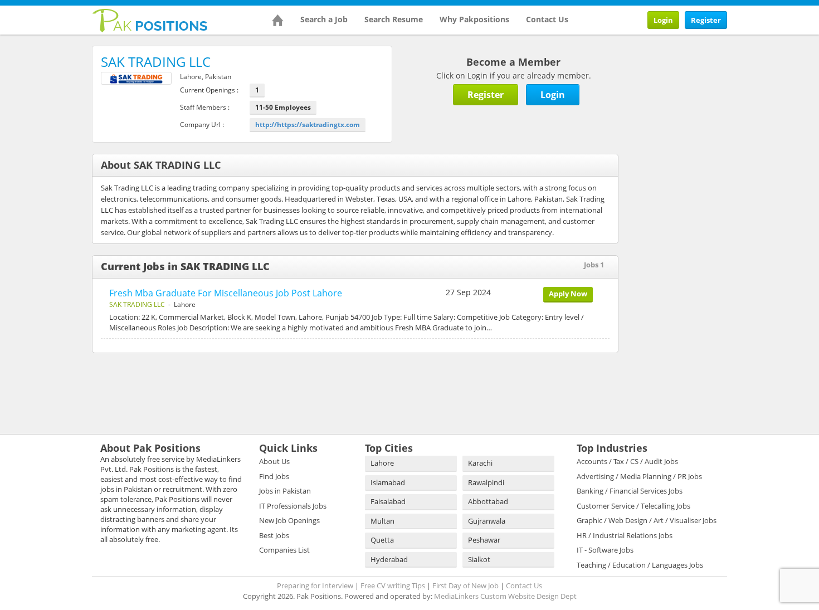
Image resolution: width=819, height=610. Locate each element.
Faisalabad (388, 501)
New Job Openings (289, 520)
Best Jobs (274, 535)
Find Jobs (274, 476)
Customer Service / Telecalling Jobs (633, 506)
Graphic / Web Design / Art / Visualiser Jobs (646, 520)
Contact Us (547, 19)
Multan (382, 521)
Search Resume (393, 19)
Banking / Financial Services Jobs (629, 491)
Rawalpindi (486, 482)
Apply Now (568, 294)
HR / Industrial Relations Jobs (624, 535)
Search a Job (324, 19)
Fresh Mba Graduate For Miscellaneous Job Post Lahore (225, 293)
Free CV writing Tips (392, 585)
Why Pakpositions (474, 19)
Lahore (382, 463)
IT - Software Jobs (605, 550)
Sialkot (479, 559)
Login (663, 20)
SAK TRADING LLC (137, 304)
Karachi (480, 463)
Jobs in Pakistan (285, 491)
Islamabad (387, 482)
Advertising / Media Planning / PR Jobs (639, 476)
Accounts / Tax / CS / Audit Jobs (627, 461)
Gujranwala (486, 521)
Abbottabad (488, 501)
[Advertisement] (704, 115)
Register (706, 20)
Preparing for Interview (315, 585)
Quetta (382, 540)
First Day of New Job (465, 585)
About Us (274, 461)
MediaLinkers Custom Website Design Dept (505, 596)
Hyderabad (389, 559)
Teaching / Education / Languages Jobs (640, 565)
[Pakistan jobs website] (150, 19)
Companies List (284, 550)
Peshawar (484, 540)
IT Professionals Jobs (292, 506)
